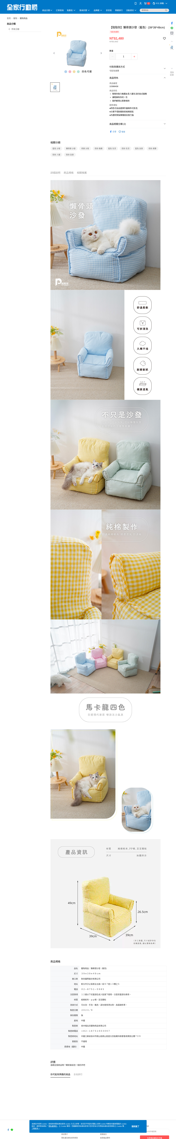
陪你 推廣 (98, 148)
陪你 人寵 (56, 155)
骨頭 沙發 (85, 148)
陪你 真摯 (152, 148)
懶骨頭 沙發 (70, 148)
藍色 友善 (139, 148)
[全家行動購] (22, 7)
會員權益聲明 (105, 1138)
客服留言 (103, 1134)
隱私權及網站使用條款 (69, 1138)
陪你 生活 (125, 148)
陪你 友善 (70, 155)
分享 (114, 132)
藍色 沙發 (56, 148)
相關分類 (55, 142)
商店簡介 (64, 1134)
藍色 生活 (112, 148)
